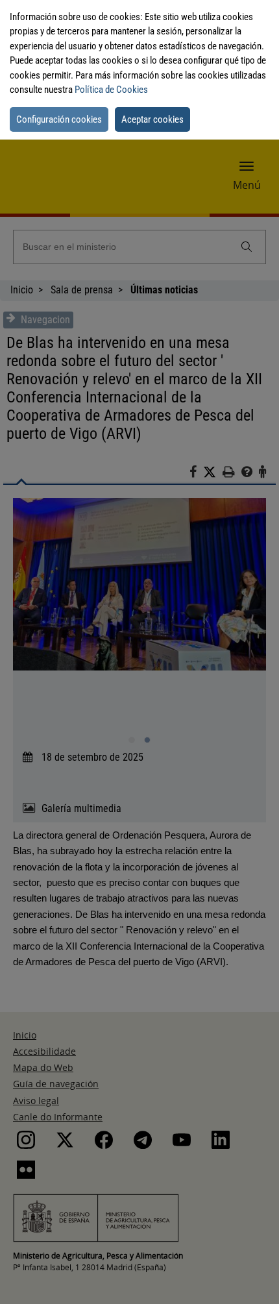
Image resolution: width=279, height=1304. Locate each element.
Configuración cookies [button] (59, 119)
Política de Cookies (111, 89)
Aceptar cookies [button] (152, 119)
